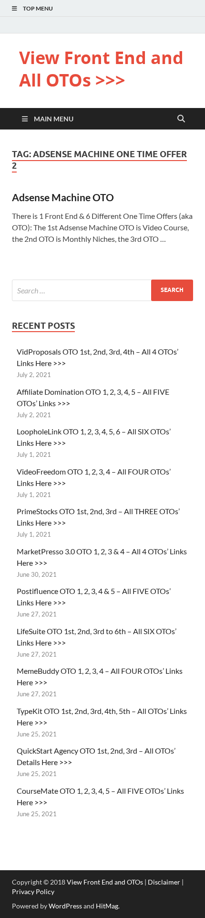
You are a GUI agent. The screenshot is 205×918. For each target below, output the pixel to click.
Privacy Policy (33, 891)
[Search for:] (102, 290)
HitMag (107, 906)
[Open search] (181, 119)
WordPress (65, 906)
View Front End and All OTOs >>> (101, 69)
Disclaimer (164, 882)
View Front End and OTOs (105, 882)
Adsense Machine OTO (63, 197)
